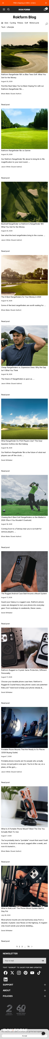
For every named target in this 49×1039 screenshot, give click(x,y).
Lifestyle (10, 27)
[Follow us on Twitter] (12, 972)
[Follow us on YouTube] (32, 972)
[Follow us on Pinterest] (25, 972)
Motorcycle (34, 23)
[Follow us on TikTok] (39, 972)
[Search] (8, 9)
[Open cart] (45, 9)
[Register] (43, 961)
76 (28, 946)
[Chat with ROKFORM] (43, 1033)
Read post (5, 104)
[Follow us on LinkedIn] (5, 979)
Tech (3, 27)
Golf (26, 23)
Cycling (13, 23)
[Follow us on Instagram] (19, 972)
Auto (6, 23)
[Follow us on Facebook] (5, 972)
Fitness (20, 23)
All (2, 23)
